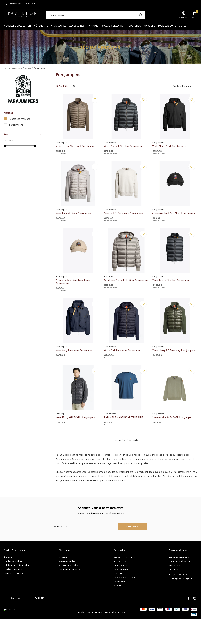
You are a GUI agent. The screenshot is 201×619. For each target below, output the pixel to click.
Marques (27, 68)
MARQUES (149, 25)
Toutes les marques (19, 119)
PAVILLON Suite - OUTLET (173, 25)
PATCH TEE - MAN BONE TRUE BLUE (123, 417)
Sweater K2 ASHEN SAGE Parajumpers (172, 417)
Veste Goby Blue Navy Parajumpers (74, 350)
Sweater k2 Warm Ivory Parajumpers (123, 213)
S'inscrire (63, 557)
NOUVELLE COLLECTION (17, 25)
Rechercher (141, 15)
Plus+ (114, 612)
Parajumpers (16, 125)
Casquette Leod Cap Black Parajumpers (173, 213)
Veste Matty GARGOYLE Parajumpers (75, 417)
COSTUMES (135, 25)
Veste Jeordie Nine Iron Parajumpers (171, 280)
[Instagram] (194, 598)
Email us (39, 598)
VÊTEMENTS (41, 25)
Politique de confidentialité (16, 565)
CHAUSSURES (58, 25)
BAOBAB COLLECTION (113, 25)
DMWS (107, 612)
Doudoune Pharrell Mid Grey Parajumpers (126, 280)
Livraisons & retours (13, 569)
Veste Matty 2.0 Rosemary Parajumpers (173, 350)
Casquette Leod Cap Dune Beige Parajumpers (73, 282)
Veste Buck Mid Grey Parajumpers (73, 213)
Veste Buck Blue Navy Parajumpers (122, 350)
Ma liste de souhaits (68, 565)
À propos (8, 557)
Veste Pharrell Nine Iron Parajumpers (123, 146)
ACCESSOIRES (76, 25)
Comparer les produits (69, 569)
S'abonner (132, 526)
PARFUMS (93, 25)
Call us (15, 598)
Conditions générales (14, 561)
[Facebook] (188, 598)
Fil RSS (122, 612)
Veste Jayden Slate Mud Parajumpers (75, 146)
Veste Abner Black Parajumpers (169, 146)
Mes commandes (67, 561)
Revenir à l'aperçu (12, 68)
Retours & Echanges (13, 573)
